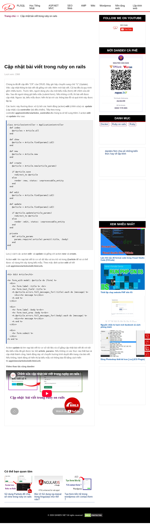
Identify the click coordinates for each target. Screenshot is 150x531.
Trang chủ (10, 16)
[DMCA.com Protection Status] (93, 515)
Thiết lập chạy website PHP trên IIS (117, 292)
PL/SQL (21, 5)
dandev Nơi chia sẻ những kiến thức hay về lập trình (121, 152)
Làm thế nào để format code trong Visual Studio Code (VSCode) (122, 259)
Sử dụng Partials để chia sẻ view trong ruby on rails (17, 495)
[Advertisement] (49, 40)
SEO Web (69, 7)
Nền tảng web (120, 7)
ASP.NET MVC (54, 7)
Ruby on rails (119, 124)
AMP (83, 5)
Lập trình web (137, 7)
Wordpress (105, 5)
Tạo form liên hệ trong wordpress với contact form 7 (79, 497)
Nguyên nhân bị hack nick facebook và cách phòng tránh (120, 326)
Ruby (132, 124)
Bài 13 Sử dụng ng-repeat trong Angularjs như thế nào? (47, 497)
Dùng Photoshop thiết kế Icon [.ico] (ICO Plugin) (123, 359)
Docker (104, 124)
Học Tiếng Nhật (34, 7)
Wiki (93, 5)
